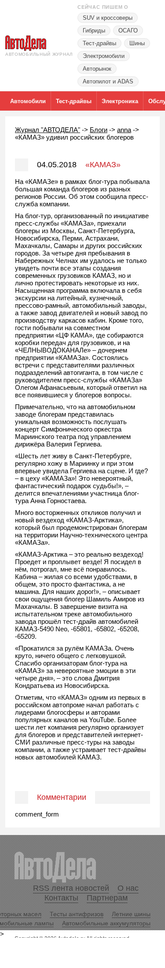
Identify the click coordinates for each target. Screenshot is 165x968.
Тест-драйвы (99, 43)
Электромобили (104, 56)
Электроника (120, 101)
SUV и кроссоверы (107, 17)
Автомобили (28, 101)
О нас (128, 888)
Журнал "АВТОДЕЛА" (47, 129)
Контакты (61, 897)
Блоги (98, 129)
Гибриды (94, 30)
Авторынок (97, 68)
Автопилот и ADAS (108, 81)
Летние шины (131, 914)
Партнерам (107, 897)
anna (124, 129)
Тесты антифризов (76, 914)
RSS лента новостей (71, 888)
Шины (137, 43)
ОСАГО (128, 30)
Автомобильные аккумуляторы (106, 923)
